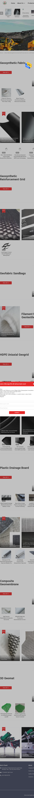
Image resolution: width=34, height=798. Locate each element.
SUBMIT (17, 412)
